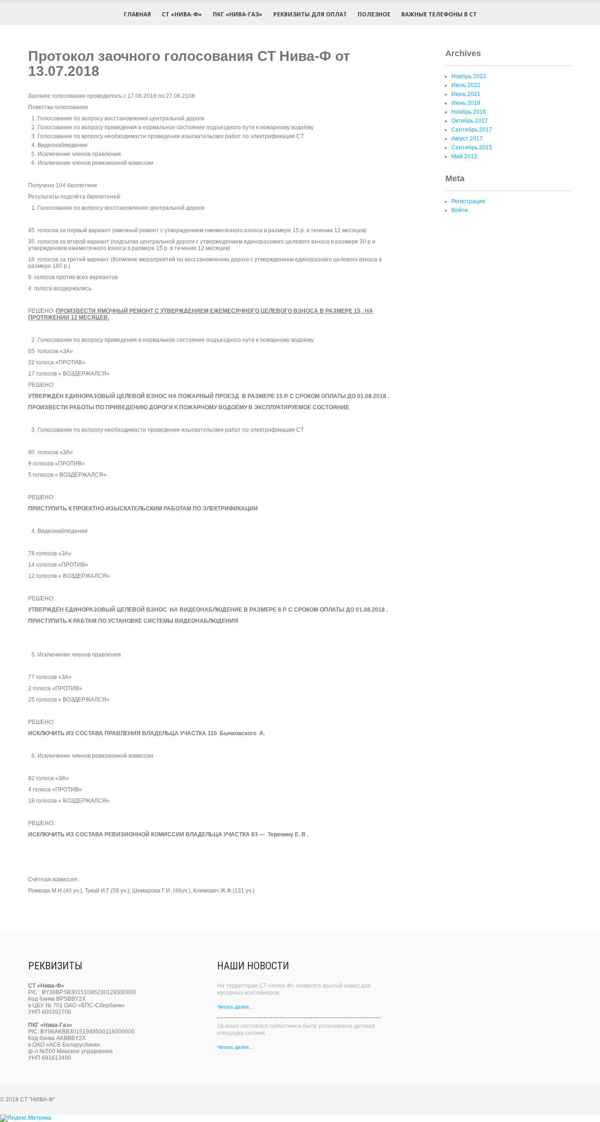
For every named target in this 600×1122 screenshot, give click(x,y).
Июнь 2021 (465, 94)
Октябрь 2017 (469, 121)
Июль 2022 (465, 85)
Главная (137, 14)
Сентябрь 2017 (471, 129)
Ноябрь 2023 (468, 76)
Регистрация (468, 201)
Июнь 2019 (465, 103)
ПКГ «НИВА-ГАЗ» (237, 14)
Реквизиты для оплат (310, 14)
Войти (459, 210)
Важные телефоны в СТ (439, 14)
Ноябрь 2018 (468, 112)
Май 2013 (464, 156)
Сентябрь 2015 (471, 147)
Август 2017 (467, 138)
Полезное (374, 14)
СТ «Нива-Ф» (182, 14)
